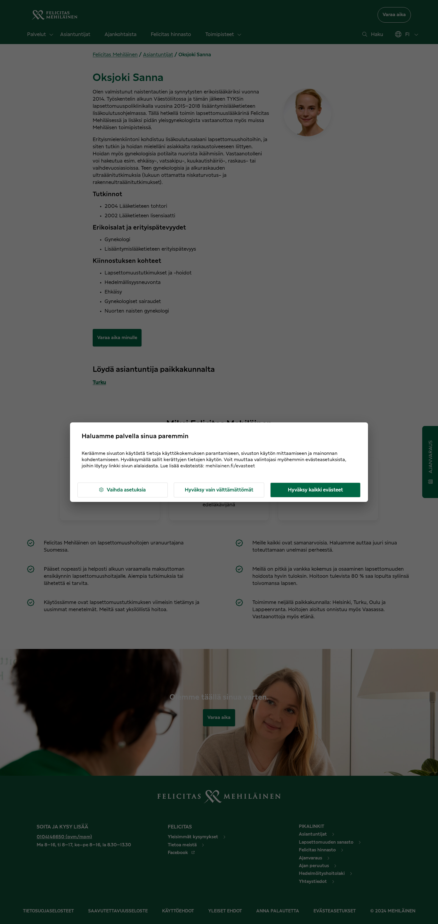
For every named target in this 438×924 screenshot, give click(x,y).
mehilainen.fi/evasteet (230, 466)
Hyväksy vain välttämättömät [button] (219, 490)
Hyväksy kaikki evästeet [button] (315, 490)
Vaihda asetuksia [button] (126, 490)
